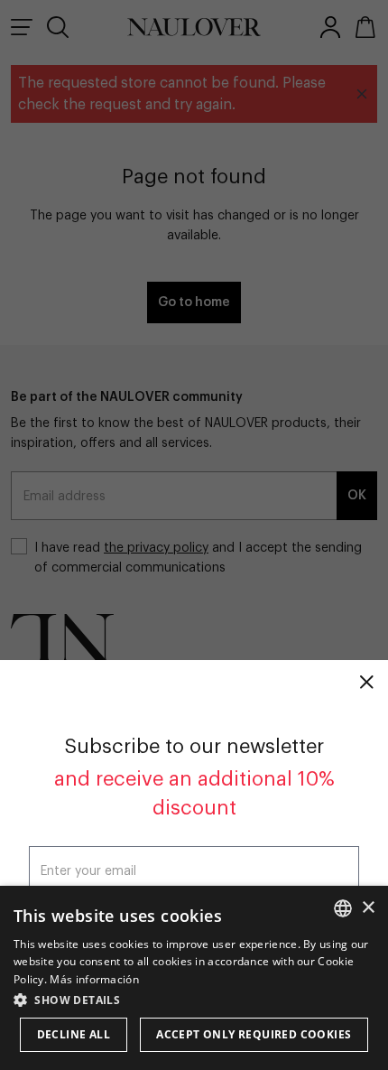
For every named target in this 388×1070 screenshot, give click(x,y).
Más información (94, 979)
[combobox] (343, 908)
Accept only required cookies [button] (253, 1034)
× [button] (367, 908)
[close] (366, 681)
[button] (194, 999)
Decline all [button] (73, 1034)
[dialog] (194, 978)
